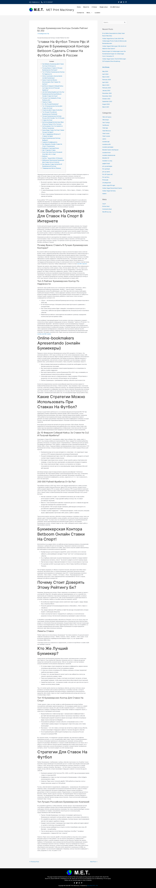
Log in (104, 203)
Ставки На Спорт (47, 120)
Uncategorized (42, 33)
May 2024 (105, 71)
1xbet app (105, 128)
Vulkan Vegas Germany (109, 191)
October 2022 (106, 98)
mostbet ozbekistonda (108, 155)
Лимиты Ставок (47, 102)
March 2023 (105, 85)
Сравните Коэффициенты (49, 142)
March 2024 (105, 77)
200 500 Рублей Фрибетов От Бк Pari (53, 92)
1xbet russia (105, 133)
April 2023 (105, 82)
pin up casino (106, 171)
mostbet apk (105, 141)
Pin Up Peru (105, 177)
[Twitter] (121, 2)
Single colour (104, 7)
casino (104, 139)
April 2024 (105, 74)
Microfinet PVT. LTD (92, 885)
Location (97, 12)
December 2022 (107, 93)
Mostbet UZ (105, 158)
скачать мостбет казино (44, 334)
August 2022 (106, 104)
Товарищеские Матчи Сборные (51, 168)
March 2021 (105, 107)
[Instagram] (123, 2)
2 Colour (94, 7)
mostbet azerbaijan (107, 147)
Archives (105, 67)
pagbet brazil (106, 163)
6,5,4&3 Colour (115, 7)
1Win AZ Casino (106, 117)
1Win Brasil (105, 120)
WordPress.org (106, 212)
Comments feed (107, 209)
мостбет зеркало (82, 263)
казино (104, 193)
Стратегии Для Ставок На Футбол (52, 110)
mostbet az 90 (106, 144)
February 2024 (106, 79)
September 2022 (107, 101)
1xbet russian (106, 136)
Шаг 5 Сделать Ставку (48, 150)
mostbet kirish (106, 152)
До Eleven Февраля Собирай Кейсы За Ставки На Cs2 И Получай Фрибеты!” (52, 88)
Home (79, 7)
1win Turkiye (106, 122)
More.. (89, 12)
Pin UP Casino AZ (107, 174)
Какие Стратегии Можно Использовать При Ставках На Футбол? (51, 82)
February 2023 (106, 88)
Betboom (45, 156)
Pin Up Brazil (106, 169)
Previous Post (34, 861)
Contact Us (80, 12)
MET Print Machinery (60, 10)
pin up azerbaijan (107, 166)
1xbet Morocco (106, 130)
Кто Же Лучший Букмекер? (50, 104)
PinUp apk (105, 180)
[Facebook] (118, 2)
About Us (86, 7)
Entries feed (105, 206)
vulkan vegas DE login (108, 185)
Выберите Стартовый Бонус (50, 148)
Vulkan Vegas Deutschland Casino (112, 188)
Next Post (93, 861)
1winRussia (105, 125)
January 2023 (106, 90)
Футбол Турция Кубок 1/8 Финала (52, 158)
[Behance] (126, 2)
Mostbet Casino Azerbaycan (110, 150)
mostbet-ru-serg (107, 160)
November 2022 (107, 96)
